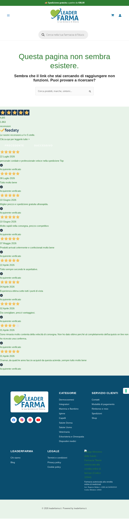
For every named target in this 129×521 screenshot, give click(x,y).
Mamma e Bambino (69, 408)
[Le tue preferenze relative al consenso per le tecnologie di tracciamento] (126, 391)
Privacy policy (54, 462)
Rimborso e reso (100, 408)
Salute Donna (66, 422)
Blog (13, 462)
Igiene (62, 413)
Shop (94, 418)
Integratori (64, 404)
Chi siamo (15, 457)
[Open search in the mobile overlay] (63, 35)
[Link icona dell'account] (120, 15)
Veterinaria (64, 432)
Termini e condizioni (57, 457)
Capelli (62, 418)
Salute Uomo (65, 427)
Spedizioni (97, 413)
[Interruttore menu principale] (8, 15)
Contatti (95, 399)
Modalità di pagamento (103, 404)
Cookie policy (54, 467)
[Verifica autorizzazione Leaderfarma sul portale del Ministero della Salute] (101, 464)
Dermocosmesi (66, 399)
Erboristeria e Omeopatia (71, 436)
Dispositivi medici (67, 441)
